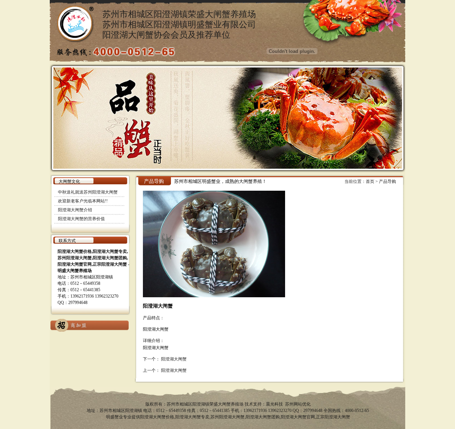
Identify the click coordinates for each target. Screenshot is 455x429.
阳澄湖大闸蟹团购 (263, 416)
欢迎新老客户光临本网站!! (83, 201)
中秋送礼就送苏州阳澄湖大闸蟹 (88, 192)
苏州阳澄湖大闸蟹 (227, 416)
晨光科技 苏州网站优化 (288, 404)
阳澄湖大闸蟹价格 (157, 416)
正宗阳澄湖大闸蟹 (333, 416)
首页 (370, 181)
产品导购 (387, 181)
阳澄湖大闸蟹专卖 (192, 416)
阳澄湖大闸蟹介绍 (75, 209)
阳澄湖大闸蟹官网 (298, 416)
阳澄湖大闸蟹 (174, 359)
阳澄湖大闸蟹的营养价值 (81, 218)
